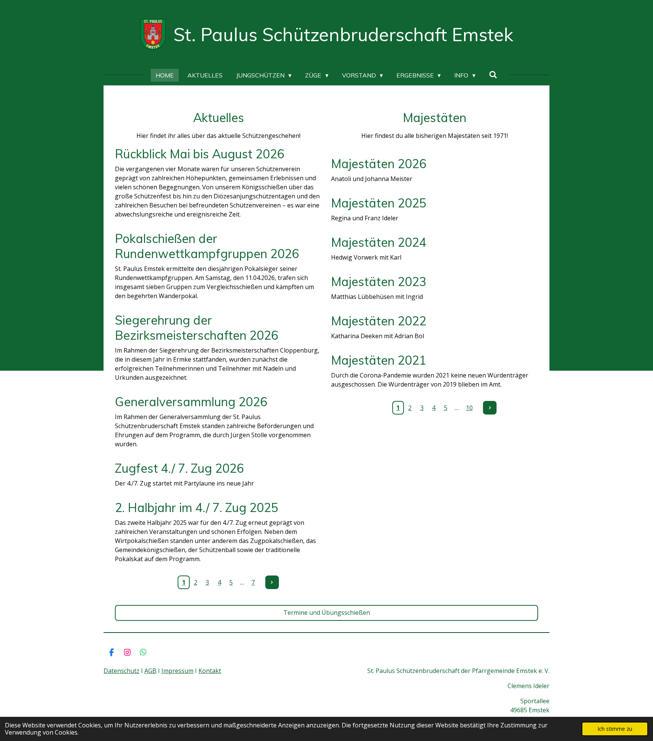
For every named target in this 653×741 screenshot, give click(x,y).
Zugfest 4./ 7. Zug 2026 (179, 468)
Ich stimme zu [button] (614, 728)
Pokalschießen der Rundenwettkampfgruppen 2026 (207, 246)
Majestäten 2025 (378, 202)
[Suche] (493, 74)
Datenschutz (121, 671)
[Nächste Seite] (272, 582)
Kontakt (209, 671)
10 (469, 408)
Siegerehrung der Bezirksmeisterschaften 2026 (196, 327)
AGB (150, 671)
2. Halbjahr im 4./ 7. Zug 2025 (196, 507)
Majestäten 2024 (378, 242)
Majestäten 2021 (378, 360)
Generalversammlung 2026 (191, 401)
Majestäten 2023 (378, 281)
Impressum (177, 671)
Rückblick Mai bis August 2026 (199, 153)
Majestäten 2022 (378, 320)
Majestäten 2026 (378, 163)
